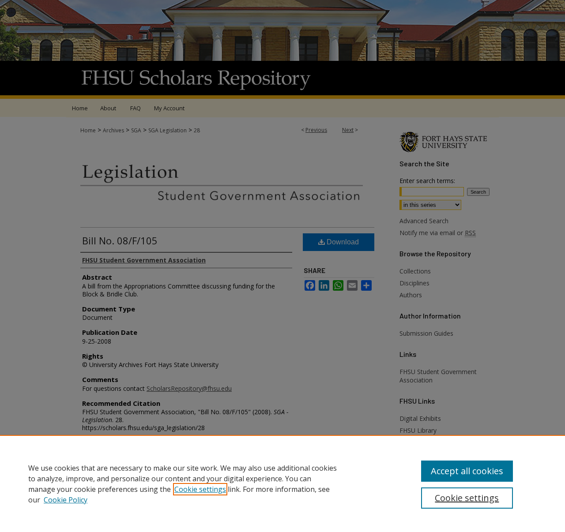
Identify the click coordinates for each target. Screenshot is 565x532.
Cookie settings (200, 489)
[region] (282, 483)
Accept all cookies (467, 471)
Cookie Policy (65, 500)
